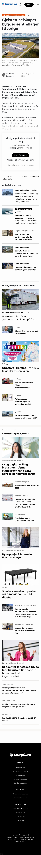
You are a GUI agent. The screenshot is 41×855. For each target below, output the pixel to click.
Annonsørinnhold (20, 798)
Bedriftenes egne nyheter (14, 434)
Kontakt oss (20, 813)
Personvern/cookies (20, 794)
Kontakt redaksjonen (20, 809)
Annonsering (20, 775)
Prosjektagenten (20, 779)
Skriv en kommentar (30, 176)
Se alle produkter (20, 783)
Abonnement (20, 767)
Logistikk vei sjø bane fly (14, 15)
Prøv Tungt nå (20, 155)
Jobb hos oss (20, 817)
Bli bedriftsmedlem (20, 771)
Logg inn (30, 160)
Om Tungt (20, 821)
